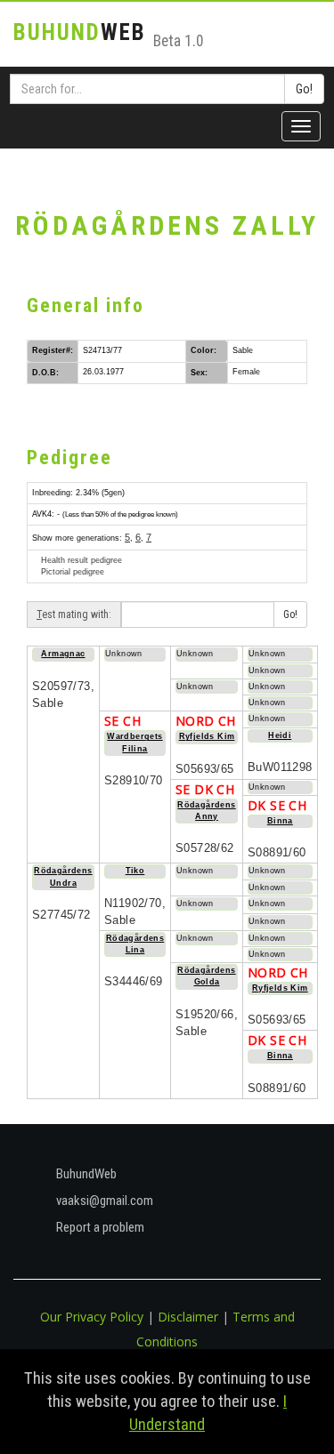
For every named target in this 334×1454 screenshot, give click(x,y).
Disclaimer (188, 1316)
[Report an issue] (23, 198)
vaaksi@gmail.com (103, 1201)
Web (79, 32)
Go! (304, 89)
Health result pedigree (81, 560)
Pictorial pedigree (72, 571)
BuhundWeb (85, 1174)
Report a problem (98, 1227)
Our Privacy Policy (91, 1316)
